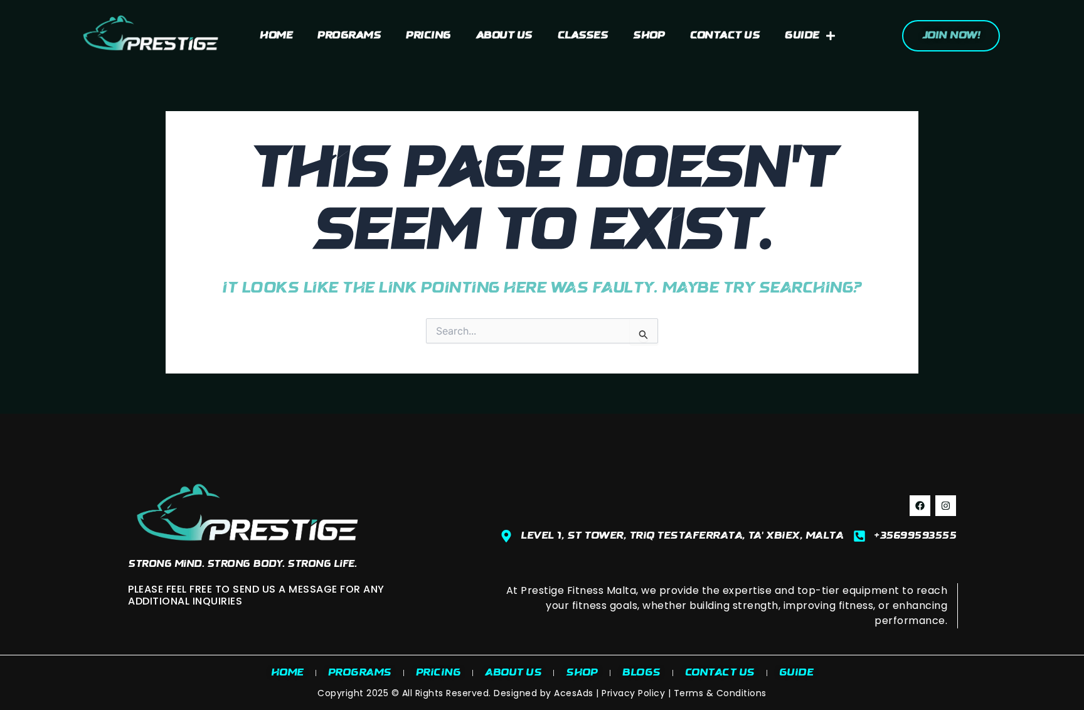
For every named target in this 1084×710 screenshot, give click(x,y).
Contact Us (725, 36)
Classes (583, 36)
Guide (802, 36)
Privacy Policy (633, 693)
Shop (649, 36)
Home (276, 36)
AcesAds (573, 693)
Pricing (428, 36)
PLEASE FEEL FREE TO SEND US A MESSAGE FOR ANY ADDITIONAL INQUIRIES (256, 595)
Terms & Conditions (720, 693)
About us (504, 36)
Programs (349, 36)
